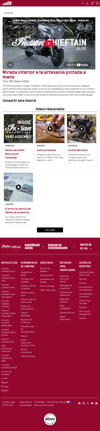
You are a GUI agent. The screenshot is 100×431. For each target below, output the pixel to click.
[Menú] (97, 3)
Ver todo (50, 230)
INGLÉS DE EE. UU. (86, 246)
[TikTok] (96, 403)
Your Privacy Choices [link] (56, 402)
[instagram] (84, 403)
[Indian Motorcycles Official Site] (11, 3)
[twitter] (88, 403)
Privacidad (39, 402)
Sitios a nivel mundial (44, 405)
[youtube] (92, 403)
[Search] (83, 3)
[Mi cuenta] (87, 3)
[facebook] (79, 403)
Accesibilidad (26, 405)
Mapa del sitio (26, 402)
